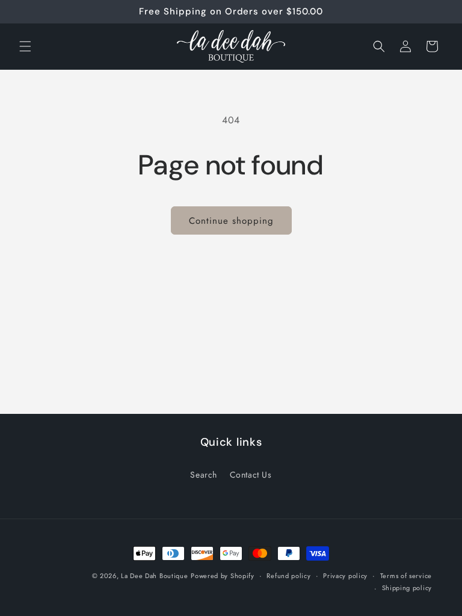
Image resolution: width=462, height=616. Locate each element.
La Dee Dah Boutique (154, 576)
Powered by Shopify (222, 576)
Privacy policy (345, 576)
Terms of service (406, 576)
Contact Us (251, 475)
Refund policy (288, 576)
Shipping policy (407, 588)
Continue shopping (231, 220)
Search (203, 475)
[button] (25, 46)
